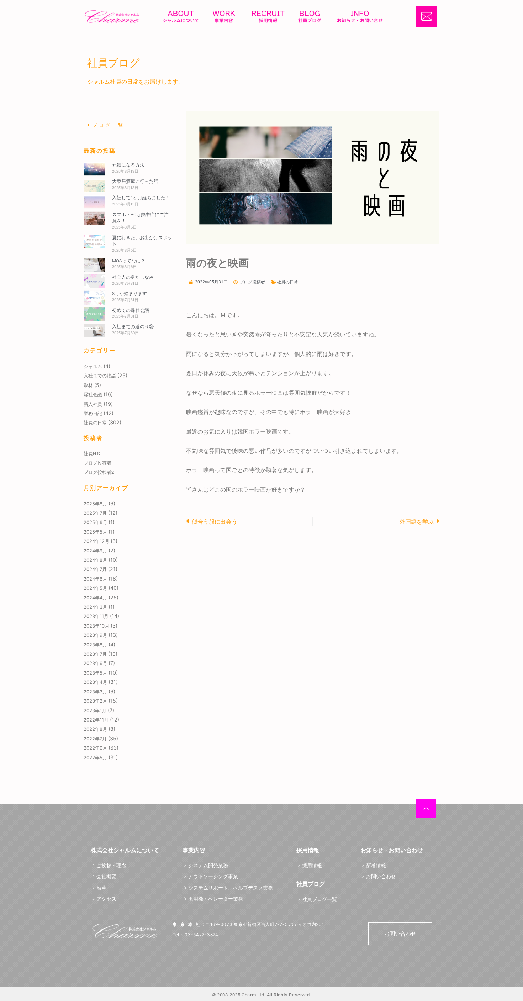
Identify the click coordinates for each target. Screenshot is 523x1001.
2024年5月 (95, 588)
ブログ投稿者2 (99, 472)
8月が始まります (129, 293)
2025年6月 (95, 522)
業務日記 (93, 413)
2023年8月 (95, 645)
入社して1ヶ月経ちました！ (141, 197)
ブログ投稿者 (97, 463)
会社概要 (106, 876)
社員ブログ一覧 (319, 899)
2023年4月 (95, 682)
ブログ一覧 (109, 125)
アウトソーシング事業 (213, 876)
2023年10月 (96, 626)
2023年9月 (95, 635)
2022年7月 (95, 738)
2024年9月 (95, 551)
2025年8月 (95, 504)
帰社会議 (93, 394)
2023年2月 (95, 701)
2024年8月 (95, 560)
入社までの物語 (100, 375)
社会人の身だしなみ (133, 277)
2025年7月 (95, 513)
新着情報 (376, 865)
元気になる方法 (128, 165)
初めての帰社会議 (130, 310)
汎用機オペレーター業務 (215, 899)
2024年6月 (95, 579)
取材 (88, 385)
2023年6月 (95, 663)
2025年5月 (95, 532)
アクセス (106, 899)
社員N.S (92, 453)
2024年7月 (95, 569)
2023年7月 (95, 654)
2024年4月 (95, 598)
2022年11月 (96, 720)
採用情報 (312, 865)
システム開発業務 (208, 865)
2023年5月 (95, 673)
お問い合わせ (381, 876)
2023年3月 (95, 692)
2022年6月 (95, 748)
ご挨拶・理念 (111, 865)
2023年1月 (95, 710)
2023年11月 (96, 616)
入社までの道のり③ (133, 326)
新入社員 (93, 404)
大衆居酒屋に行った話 (135, 181)
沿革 (101, 888)
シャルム (93, 366)
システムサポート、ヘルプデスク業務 (230, 888)
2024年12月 (96, 541)
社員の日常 (95, 422)
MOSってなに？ (128, 260)
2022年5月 (95, 757)
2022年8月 (95, 729)
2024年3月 (95, 607)
